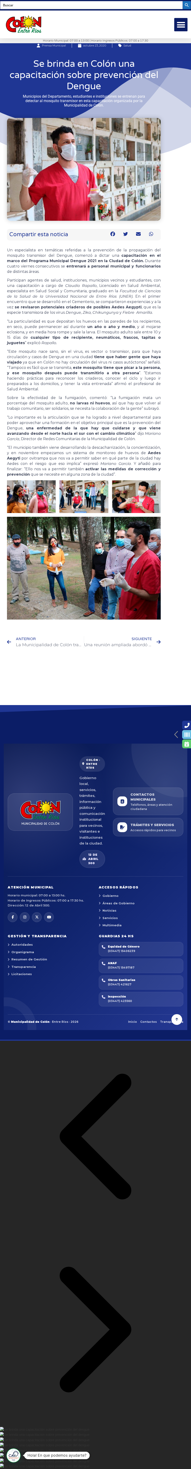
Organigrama (22, 952)
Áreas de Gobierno (118, 903)
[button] (181, 24)
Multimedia (112, 925)
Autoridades (22, 944)
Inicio (132, 1021)
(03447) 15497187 (121, 967)
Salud (127, 45)
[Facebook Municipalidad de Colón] (12, 917)
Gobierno (110, 896)
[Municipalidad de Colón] (40, 812)
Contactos (148, 1021)
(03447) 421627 (119, 984)
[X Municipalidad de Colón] (37, 917)
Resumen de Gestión (29, 959)
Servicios (110, 918)
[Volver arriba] (176, 1019)
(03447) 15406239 (121, 951)
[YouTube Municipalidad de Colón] (49, 917)
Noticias (109, 910)
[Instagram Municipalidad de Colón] (25, 917)
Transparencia (23, 967)
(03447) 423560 (120, 1001)
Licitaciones (21, 974)
